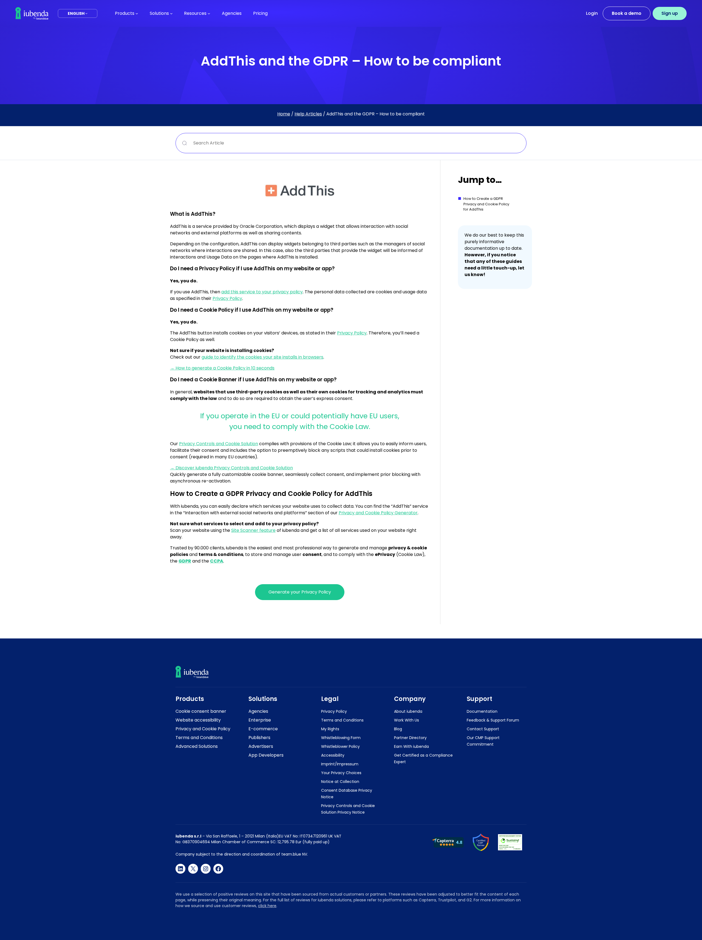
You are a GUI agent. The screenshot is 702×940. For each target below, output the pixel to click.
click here (267, 905)
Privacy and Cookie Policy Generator (378, 513)
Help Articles (308, 114)
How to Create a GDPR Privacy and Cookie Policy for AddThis (486, 204)
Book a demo (626, 13)
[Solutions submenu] (171, 13)
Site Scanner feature (253, 530)
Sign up (669, 13)
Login (592, 13)
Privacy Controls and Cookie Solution (218, 444)
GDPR (185, 561)
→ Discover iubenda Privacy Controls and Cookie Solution (231, 468)
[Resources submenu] (209, 13)
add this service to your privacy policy (262, 292)
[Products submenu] (136, 13)
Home (283, 114)
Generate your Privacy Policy (299, 592)
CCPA (216, 561)
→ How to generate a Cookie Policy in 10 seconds (222, 368)
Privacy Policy (227, 298)
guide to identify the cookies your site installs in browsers (262, 357)
